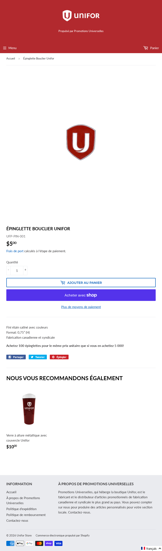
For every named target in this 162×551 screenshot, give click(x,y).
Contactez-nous (17, 520)
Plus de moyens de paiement (81, 307)
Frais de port (14, 251)
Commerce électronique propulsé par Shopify (63, 535)
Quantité (12, 262)
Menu (12, 48)
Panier (154, 48)
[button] (151, 548)
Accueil (10, 58)
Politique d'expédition (21, 509)
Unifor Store (24, 535)
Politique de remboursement (26, 515)
